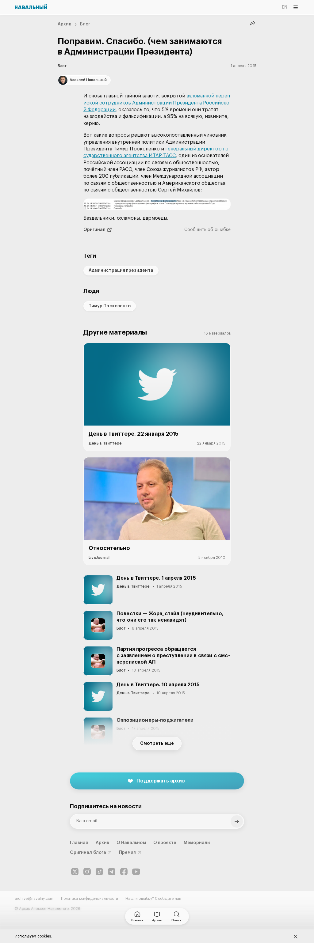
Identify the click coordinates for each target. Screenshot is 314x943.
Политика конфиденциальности (89, 898)
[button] (157, 204)
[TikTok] (99, 872)
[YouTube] (136, 872)
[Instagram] (87, 872)
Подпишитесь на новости (106, 806)
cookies (44, 936)
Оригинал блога (88, 852)
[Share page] (252, 23)
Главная (79, 843)
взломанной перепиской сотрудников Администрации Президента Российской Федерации (156, 102)
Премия (127, 852)
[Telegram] (112, 872)
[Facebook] (124, 872)
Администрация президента (121, 270)
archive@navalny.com (34, 898)
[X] (75, 872)
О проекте (165, 843)
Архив (64, 24)
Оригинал (94, 230)
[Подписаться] (237, 821)
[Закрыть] (295, 936)
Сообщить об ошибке (207, 230)
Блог (85, 24)
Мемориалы (197, 843)
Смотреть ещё (157, 743)
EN (284, 7)
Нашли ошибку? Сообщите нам (153, 898)
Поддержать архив (160, 780)
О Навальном (131, 843)
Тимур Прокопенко (110, 306)
